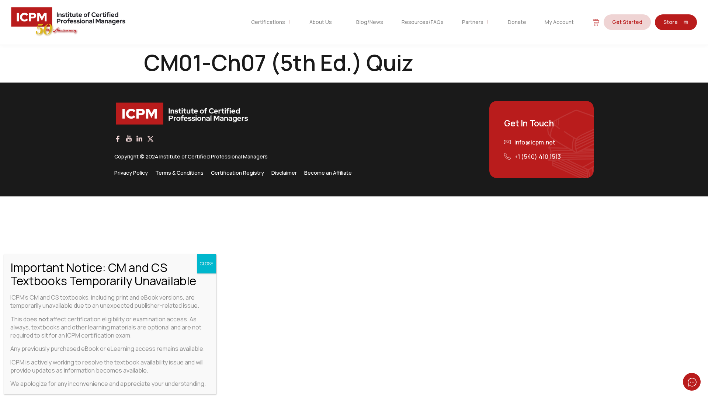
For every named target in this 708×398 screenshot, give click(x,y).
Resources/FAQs (423, 21)
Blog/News (369, 21)
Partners (472, 21)
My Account (559, 21)
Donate (517, 21)
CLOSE (206, 264)
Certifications (268, 21)
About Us (320, 21)
